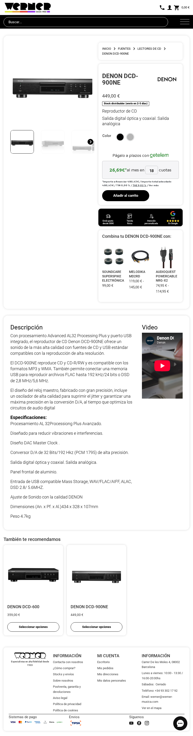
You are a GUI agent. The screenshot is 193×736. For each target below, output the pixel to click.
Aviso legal (60, 698)
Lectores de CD (149, 48)
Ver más (154, 185)
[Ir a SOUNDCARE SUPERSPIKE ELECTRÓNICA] (113, 256)
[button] (120, 137)
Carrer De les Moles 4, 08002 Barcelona (161, 664)
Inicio (106, 48)
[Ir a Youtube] (131, 723)
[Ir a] (167, 79)
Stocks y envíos (63, 674)
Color (106, 136)
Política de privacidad (67, 704)
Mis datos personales (111, 680)
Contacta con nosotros (68, 662)
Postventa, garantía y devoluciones (67, 689)
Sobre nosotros (63, 680)
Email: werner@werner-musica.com (157, 699)
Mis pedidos (105, 668)
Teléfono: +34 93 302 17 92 (159, 690)
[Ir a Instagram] (147, 723)
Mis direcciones (107, 674)
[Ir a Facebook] (139, 723)
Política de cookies (65, 710)
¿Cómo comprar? (64, 668)
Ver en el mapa (151, 708)
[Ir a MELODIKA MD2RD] (140, 256)
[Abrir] (184, 22)
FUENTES (124, 48)
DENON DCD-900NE (89, 606)
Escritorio (103, 662)
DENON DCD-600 (23, 606)
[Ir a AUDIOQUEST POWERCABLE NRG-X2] (167, 256)
